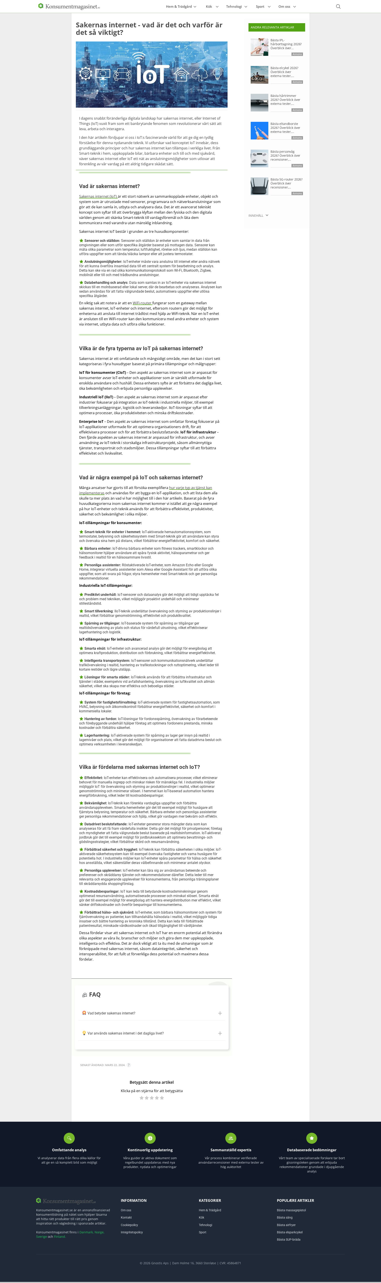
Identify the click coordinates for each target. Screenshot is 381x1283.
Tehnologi (234, 6)
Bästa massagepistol (291, 1210)
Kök (209, 6)
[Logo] (69, 6)
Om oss (284, 6)
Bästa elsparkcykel (290, 1232)
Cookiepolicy (129, 1225)
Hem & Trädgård (179, 6)
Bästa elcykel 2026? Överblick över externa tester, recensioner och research (284, 72)
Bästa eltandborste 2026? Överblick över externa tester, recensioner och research (285, 128)
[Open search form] (338, 6)
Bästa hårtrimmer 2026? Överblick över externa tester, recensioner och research (285, 100)
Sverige (41, 1236)
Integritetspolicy (132, 1232)
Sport (260, 6)
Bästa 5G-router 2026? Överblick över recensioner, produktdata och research (287, 183)
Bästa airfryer (286, 1225)
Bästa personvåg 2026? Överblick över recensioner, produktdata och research (285, 156)
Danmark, (86, 1232)
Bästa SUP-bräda (289, 1239)
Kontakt (126, 1217)
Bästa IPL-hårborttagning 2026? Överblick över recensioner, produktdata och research (286, 44)
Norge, (100, 1232)
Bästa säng (285, 1217)
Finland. (60, 1236)
